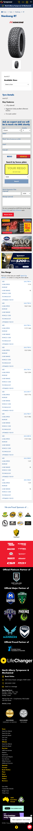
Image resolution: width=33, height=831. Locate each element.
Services (4, 748)
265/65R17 (27, 392)
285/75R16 (27, 369)
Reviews (5, 781)
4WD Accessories (7, 750)
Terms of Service (16, 210)
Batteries (4, 752)
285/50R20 (27, 480)
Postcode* (5, 150)
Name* (4, 133)
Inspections (5, 755)
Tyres (3, 729)
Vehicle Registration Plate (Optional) (9, 190)
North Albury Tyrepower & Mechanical (18, 6)
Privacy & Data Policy (11, 823)
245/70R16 (27, 281)
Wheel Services (6, 761)
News (4, 774)
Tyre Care (4, 737)
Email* (4, 144)
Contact (4, 767)
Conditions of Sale (21, 823)
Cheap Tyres (5, 793)
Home (4, 12)
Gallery (4, 776)
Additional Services (7, 763)
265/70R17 (27, 414)
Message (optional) (7, 197)
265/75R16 (27, 347)
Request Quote (8, 214)
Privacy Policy (6, 210)
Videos (4, 778)
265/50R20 (27, 458)
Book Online (6, 770)
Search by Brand (6, 735)
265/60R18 (27, 436)
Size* (4, 128)
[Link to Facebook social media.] (16, 827)
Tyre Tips (4, 740)
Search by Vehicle (7, 731)
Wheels (4, 742)
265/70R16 (27, 325)
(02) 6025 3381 (10, 683)
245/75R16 (27, 303)
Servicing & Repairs (7, 757)
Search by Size (6, 733)
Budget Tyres (5, 791)
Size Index (5, 786)
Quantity (24, 128)
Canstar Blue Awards (7, 789)
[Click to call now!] (19, 2)
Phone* (11, 139)
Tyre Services (5, 759)
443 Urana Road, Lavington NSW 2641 (18, 680)
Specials (4, 765)
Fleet (3, 772)
